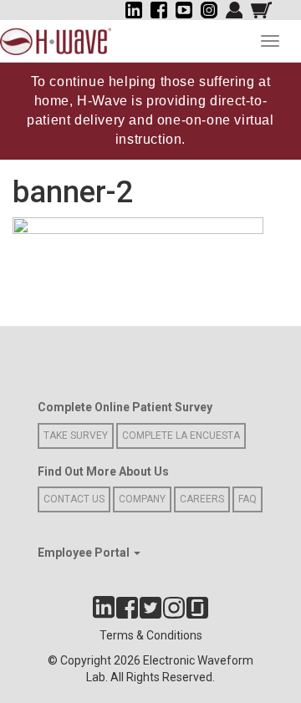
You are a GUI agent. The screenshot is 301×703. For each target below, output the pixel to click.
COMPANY (142, 499)
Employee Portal (85, 552)
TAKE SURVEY (75, 435)
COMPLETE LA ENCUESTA (181, 435)
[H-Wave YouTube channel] (184, 10)
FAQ (247, 499)
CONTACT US (74, 499)
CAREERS (202, 499)
